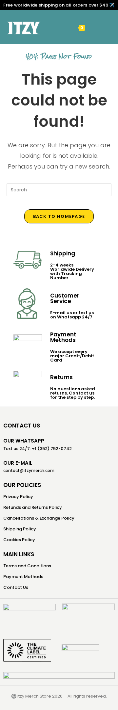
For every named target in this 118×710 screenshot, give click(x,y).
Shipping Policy (19, 529)
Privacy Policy (18, 496)
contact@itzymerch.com (28, 470)
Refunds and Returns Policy (32, 507)
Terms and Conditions (27, 566)
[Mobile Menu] (91, 27)
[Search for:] (101, 27)
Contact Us (15, 587)
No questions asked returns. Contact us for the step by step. (72, 393)
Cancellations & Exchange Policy (38, 518)
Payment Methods (23, 576)
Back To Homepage (59, 216)
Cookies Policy (19, 540)
